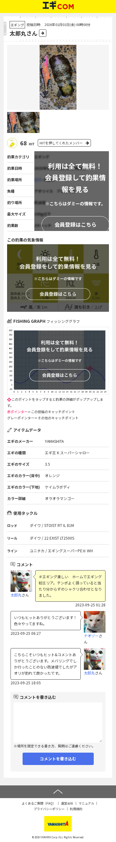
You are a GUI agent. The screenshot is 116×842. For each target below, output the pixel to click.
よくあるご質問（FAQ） (39, 803)
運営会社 (67, 803)
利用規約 (76, 808)
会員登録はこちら (75, 224)
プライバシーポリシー (49, 808)
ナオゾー (91, 635)
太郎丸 (16, 594)
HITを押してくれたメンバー (61, 142)
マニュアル (86, 803)
